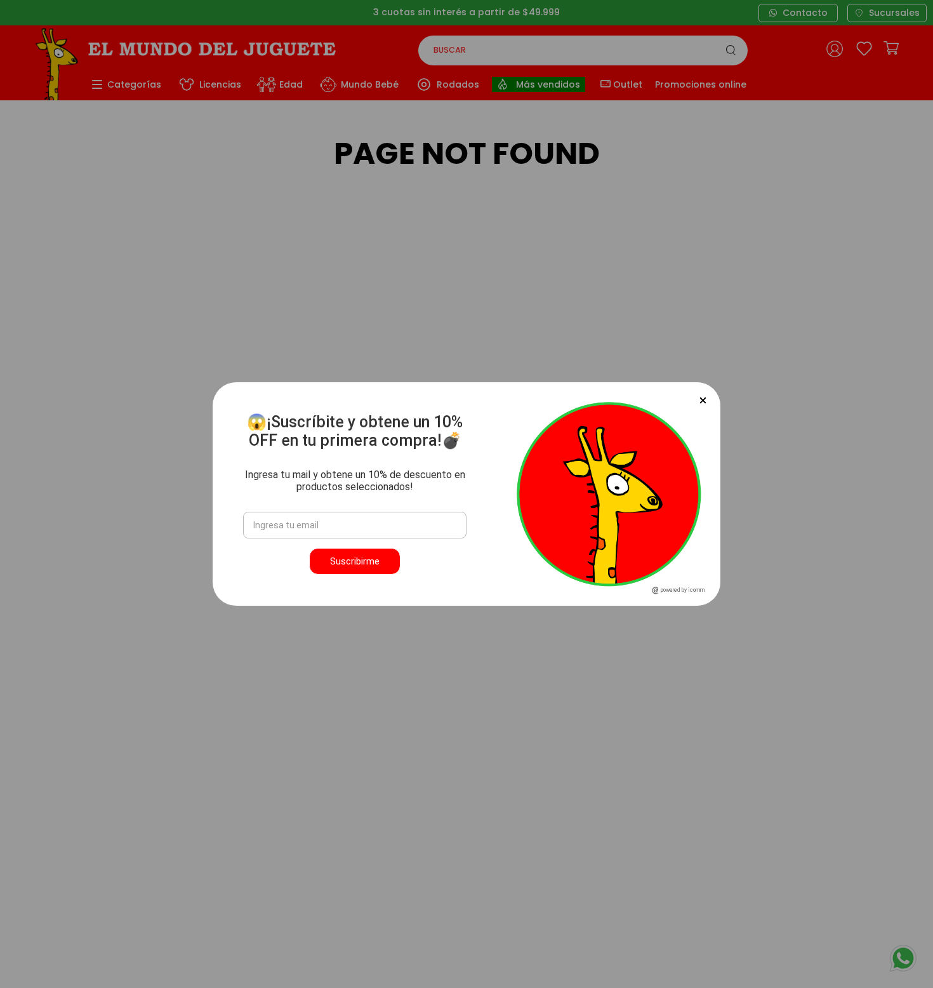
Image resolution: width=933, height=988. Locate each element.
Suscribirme (355, 561)
